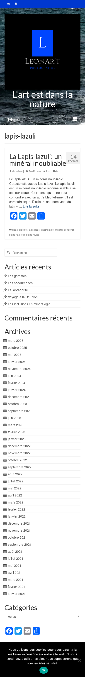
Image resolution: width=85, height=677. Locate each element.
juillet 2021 (15, 558)
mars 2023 (15, 425)
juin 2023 (14, 417)
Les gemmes (17, 276)
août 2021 (15, 551)
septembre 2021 (20, 544)
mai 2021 (14, 565)
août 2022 (15, 474)
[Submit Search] (8, 253)
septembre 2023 (20, 410)
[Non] (79, 660)
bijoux (15, 229)
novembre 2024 (19, 368)
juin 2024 (14, 375)
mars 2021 (15, 579)
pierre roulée (32, 234)
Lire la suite (31, 206)
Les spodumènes (20, 283)
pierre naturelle (17, 234)
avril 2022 (15, 495)
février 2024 (16, 382)
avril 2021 (15, 572)
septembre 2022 (20, 467)
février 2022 (16, 509)
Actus (46, 171)
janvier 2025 (17, 361)
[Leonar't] (42, 52)
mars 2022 (15, 502)
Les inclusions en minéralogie (29, 304)
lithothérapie (47, 229)
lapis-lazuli (34, 229)
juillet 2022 (15, 481)
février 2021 (16, 586)
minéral (59, 229)
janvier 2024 (17, 389)
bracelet (23, 229)
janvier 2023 (17, 439)
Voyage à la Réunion (23, 297)
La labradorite (18, 290)
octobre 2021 (17, 537)
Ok (44, 670)
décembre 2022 (19, 446)
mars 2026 (15, 340)
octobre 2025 (17, 347)
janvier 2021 (17, 593)
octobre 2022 (17, 460)
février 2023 (16, 432)
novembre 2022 (19, 453)
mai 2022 (14, 488)
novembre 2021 (19, 530)
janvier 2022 (17, 516)
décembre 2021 (19, 523)
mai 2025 (14, 354)
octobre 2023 (17, 403)
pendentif (69, 229)
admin (19, 171)
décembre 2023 (19, 396)
